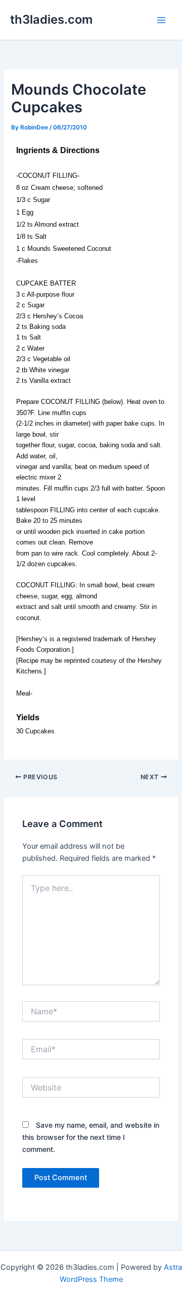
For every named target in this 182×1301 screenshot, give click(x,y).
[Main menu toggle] (161, 20)
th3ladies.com (51, 19)
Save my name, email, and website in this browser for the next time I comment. (90, 1137)
